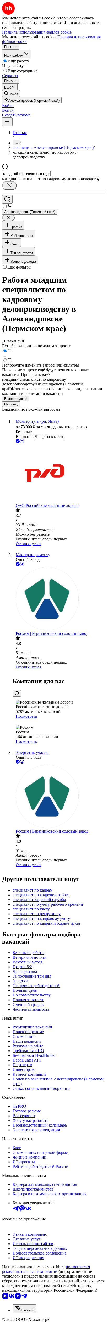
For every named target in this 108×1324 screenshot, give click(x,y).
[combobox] (26, 173)
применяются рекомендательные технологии (46, 1269)
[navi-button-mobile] (7, 121)
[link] (11, 93)
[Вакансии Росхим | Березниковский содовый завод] (59, 599)
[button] (8, 105)
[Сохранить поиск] (7, 199)
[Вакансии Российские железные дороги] (59, 473)
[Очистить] (9, 185)
